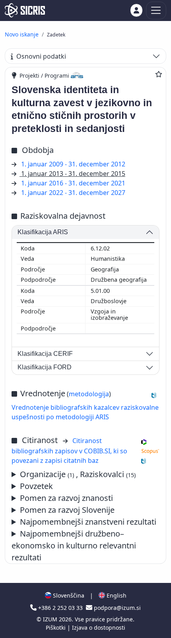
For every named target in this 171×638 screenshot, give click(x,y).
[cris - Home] (25, 10)
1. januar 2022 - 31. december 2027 (73, 192)
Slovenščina (67, 595)
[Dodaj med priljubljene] (159, 74)
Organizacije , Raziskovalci (78, 474)
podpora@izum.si (116, 607)
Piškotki (56, 627)
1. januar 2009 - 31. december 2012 (73, 164)
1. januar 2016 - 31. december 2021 (73, 183)
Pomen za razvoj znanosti (66, 498)
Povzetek (36, 486)
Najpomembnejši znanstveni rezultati (88, 521)
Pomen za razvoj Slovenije (67, 509)
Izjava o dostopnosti (98, 627)
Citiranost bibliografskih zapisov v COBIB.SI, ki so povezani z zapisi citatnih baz (69, 450)
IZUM (51, 619)
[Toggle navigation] (156, 10)
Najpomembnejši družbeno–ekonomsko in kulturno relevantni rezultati (74, 545)
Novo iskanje (22, 34)
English (115, 595)
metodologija (89, 394)
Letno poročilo (84, 522)
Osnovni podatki (41, 56)
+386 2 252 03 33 (60, 607)
